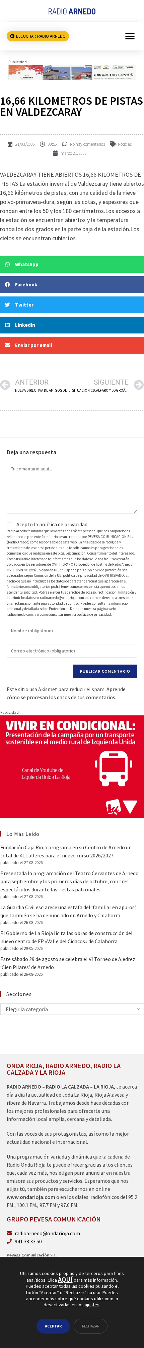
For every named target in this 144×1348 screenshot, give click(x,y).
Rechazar (90, 1325)
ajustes (92, 1305)
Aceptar (53, 1325)
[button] (129, 36)
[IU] (72, 765)
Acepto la (51, 524)
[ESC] (72, 71)
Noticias (125, 144)
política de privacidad (63, 524)
